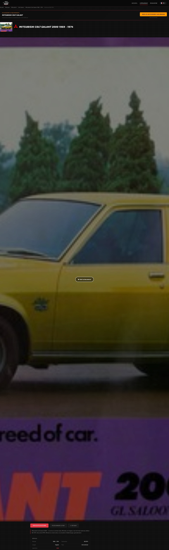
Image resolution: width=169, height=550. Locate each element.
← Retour (73, 525)
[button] (84, 279)
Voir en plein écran (39, 525)
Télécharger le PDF (58, 525)
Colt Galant (21, 7)
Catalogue (144, 3)
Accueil (134, 3)
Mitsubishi (14, 7)
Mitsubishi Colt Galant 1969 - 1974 (34, 7)
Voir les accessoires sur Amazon (153, 14)
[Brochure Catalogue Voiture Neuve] (6, 3)
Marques (7, 7)
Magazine (153, 3)
